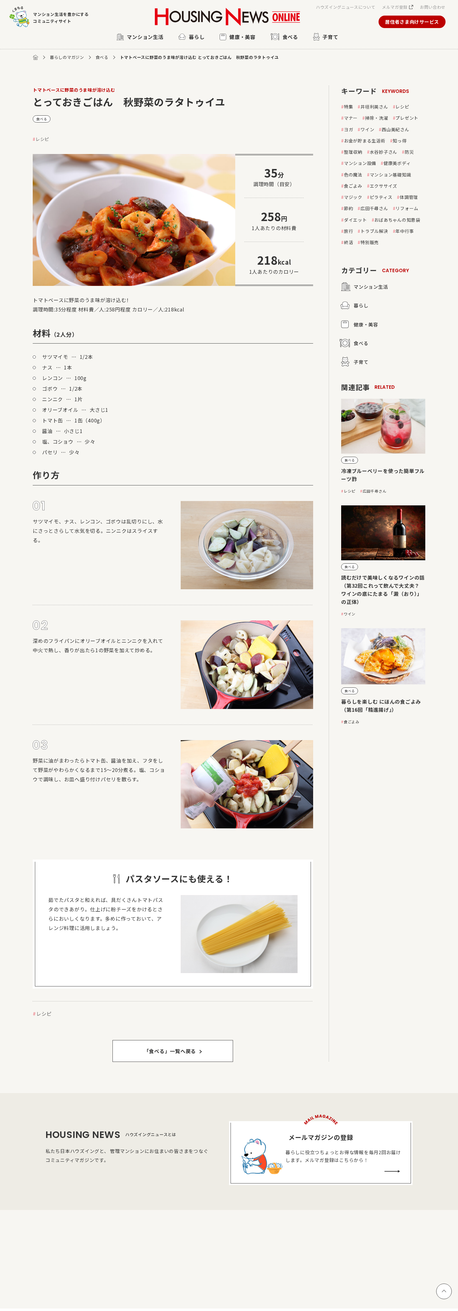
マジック (353, 197)
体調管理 (409, 197)
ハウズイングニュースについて (345, 7)
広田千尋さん (374, 208)
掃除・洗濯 (376, 118)
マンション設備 (360, 163)
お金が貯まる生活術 (364, 140)
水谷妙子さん (384, 152)
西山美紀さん (395, 129)
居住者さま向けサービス (412, 21)
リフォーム (406, 208)
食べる (102, 57)
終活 (348, 242)
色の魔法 (353, 174)
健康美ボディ (397, 163)
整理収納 (353, 152)
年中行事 (404, 231)
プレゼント (406, 118)
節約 (348, 208)
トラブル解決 (374, 231)
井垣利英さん (374, 107)
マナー (351, 118)
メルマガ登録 (395, 7)
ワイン (367, 129)
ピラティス (381, 197)
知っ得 (399, 140)
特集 (348, 107)
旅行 (348, 231)
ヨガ (348, 129)
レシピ (42, 139)
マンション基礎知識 (390, 174)
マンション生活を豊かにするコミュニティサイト (61, 17)
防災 (409, 152)
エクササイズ (384, 186)
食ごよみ (353, 186)
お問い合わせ (433, 7)
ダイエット (355, 220)
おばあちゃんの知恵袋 (397, 220)
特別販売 (369, 242)
